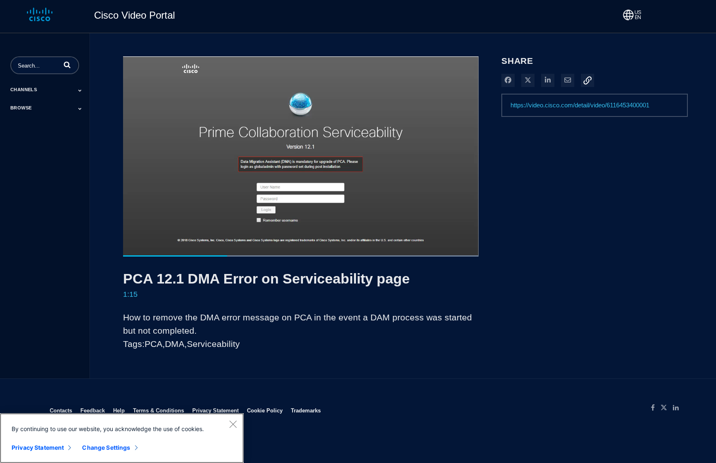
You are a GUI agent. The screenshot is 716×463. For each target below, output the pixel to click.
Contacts (61, 410)
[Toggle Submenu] (80, 90)
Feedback (92, 410)
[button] (67, 64)
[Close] (233, 424)
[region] (122, 438)
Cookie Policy (265, 410)
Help (119, 410)
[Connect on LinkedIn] (678, 408)
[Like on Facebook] (655, 408)
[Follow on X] (666, 408)
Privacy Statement (215, 410)
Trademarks (306, 410)
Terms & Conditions (158, 410)
